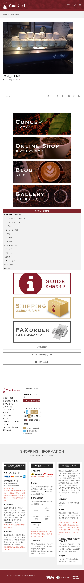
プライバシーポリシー (42, 355)
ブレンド (10, 226)
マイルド (10, 234)
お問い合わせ (43, 362)
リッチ (9, 241)
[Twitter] (48, 96)
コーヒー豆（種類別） (13, 214)
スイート (10, 237)
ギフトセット (10, 253)
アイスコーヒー (11, 245)
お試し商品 (9, 264)
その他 (7, 268)
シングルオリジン (13, 222)
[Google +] (63, 96)
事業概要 (43, 347)
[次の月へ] (39, 396)
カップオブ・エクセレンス (17, 218)
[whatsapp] (73, 96)
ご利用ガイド (48, 491)
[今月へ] (36, 396)
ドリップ (8, 249)
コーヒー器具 (10, 261)
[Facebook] (53, 96)
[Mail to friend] (68, 96)
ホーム (5, 14)
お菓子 (7, 257)
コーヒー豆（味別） (12, 230)
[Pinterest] (57, 96)
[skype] (78, 96)
